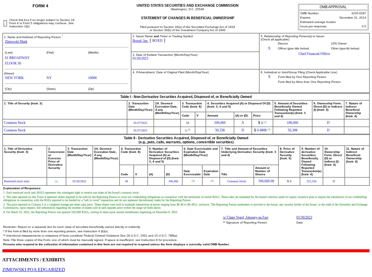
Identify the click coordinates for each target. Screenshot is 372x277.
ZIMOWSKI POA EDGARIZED (33, 269)
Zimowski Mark (16, 42)
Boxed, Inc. (141, 41)
